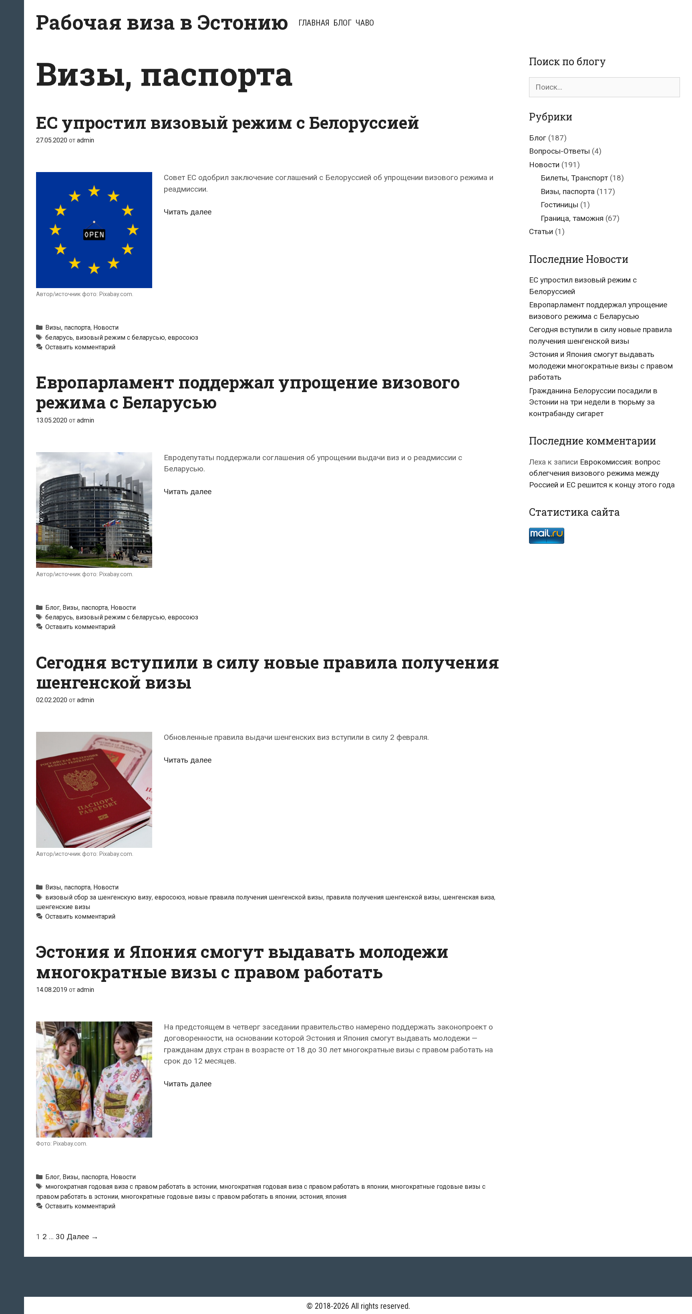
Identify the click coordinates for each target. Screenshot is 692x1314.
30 (60, 1236)
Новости (106, 327)
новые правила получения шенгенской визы (255, 897)
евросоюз (183, 337)
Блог (343, 23)
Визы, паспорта (68, 327)
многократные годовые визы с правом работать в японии (208, 1196)
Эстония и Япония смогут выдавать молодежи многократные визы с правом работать (242, 961)
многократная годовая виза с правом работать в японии (303, 1186)
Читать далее (187, 211)
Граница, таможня (572, 218)
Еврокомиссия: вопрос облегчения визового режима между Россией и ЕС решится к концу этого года (602, 473)
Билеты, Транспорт (574, 177)
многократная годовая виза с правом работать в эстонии (131, 1186)
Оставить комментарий (80, 347)
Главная (314, 23)
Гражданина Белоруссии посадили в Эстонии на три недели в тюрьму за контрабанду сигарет (593, 402)
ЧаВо (365, 23)
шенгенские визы (63, 907)
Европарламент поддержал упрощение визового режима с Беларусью (248, 392)
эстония (311, 1196)
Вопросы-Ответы (559, 151)
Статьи (541, 231)
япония (336, 1196)
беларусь (59, 337)
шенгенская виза (468, 897)
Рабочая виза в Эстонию (162, 22)
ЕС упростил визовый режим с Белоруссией (227, 122)
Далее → (82, 1236)
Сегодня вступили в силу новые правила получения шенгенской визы (267, 672)
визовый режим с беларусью (120, 337)
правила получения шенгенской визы (383, 897)
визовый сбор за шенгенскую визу (98, 897)
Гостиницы (559, 204)
